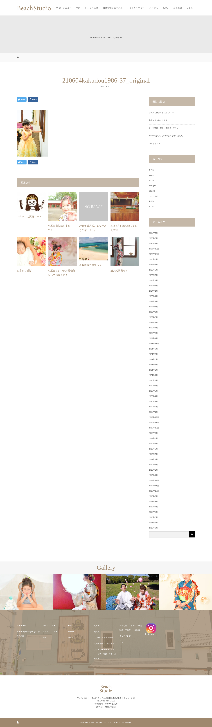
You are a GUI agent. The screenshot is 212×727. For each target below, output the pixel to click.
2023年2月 (153, 301)
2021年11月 (154, 344)
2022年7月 (153, 322)
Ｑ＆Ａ (190, 8)
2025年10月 (154, 254)
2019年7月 (153, 444)
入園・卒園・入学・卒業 (104, 643)
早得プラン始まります (158, 120)
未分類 (151, 201)
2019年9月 (153, 433)
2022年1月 (153, 338)
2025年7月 (153, 265)
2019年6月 (153, 449)
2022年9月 (153, 312)
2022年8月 (153, 317)
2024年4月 (153, 280)
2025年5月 (153, 275)
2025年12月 (154, 249)
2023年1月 (153, 307)
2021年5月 (153, 365)
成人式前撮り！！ (120, 270)
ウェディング (125, 636)
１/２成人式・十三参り (103, 637)
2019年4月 (153, 459)
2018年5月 (153, 517)
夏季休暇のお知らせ (90, 265)
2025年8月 (153, 259)
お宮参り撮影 (24, 270)
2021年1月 (153, 375)
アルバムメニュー (50, 632)
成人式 (96, 632)
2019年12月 (154, 417)
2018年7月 (153, 507)
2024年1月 (153, 291)
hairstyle (152, 186)
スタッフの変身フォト (29, 216)
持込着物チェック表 (112, 8)
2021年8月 (153, 354)
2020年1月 (153, 412)
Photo (151, 180)
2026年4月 (153, 233)
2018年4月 (153, 523)
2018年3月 (153, 528)
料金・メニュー (64, 8)
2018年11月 (154, 486)
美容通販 (177, 8)
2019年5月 (153, 454)
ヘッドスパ (153, 196)
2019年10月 (154, 428)
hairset (151, 175)
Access (71, 632)
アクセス (153, 8)
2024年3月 (153, 286)
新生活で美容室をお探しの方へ (162, 112)
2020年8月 (153, 380)
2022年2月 (153, 333)
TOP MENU (22, 625)
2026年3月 (153, 238)
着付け (151, 170)
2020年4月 (153, 396)
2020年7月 (153, 386)
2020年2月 (153, 407)
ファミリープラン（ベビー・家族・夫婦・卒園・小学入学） (105, 654)
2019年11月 (154, 422)
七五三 (96, 625)
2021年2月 (153, 370)
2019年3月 (153, 465)
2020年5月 (153, 391)
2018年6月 (153, 512)
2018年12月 (154, 480)
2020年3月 (153, 401)
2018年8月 (153, 501)
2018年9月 (153, 496)
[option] (26, 592)
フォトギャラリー (135, 8)
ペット (122, 642)
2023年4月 (153, 296)
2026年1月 (153, 243)
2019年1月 (153, 475)
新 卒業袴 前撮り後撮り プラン (164, 128)
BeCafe (152, 191)
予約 (78, 8)
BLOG (165, 8)
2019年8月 (153, 438)
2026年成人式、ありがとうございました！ (167, 136)
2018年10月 (154, 491)
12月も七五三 (154, 143)
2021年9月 (153, 349)
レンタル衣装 (91, 8)
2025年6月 (153, 270)
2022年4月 (153, 328)
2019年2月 (153, 470)
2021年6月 (153, 359)
